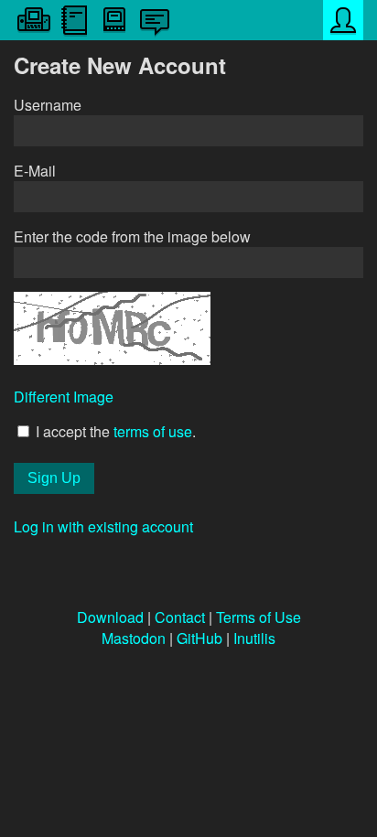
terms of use (152, 431)
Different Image (63, 396)
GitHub (199, 638)
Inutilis (254, 638)
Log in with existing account (103, 526)
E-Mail (35, 170)
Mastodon (134, 638)
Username (47, 104)
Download (110, 617)
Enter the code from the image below (132, 236)
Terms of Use (258, 617)
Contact (180, 617)
